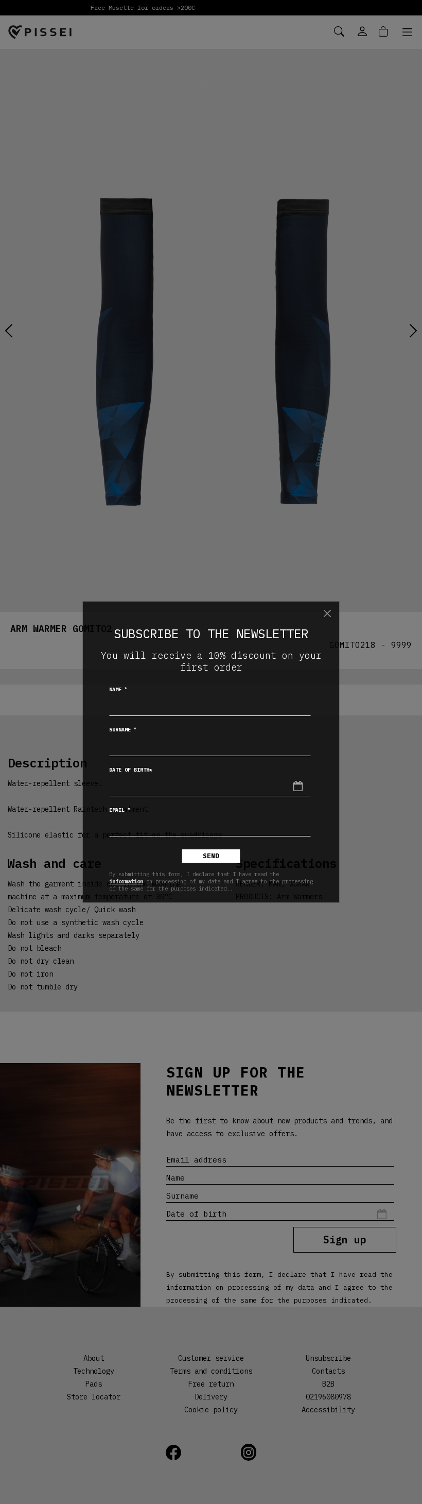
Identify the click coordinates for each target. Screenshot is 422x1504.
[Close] (327, 613)
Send (211, 855)
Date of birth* (130, 769)
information (126, 881)
